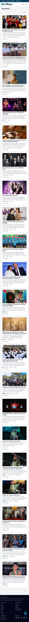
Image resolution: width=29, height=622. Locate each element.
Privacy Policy (3, 619)
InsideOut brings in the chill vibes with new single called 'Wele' (14, 549)
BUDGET (12, 1)
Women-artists (9, 147)
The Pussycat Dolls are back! (10, 195)
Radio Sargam (18, 608)
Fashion (2, 608)
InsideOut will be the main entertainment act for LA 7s (13, 522)
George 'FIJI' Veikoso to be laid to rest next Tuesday (13, 414)
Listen (2, 611)
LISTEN (7, 1)
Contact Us (3, 617)
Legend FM (17, 605)
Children (4, 37)
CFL (3, 64)
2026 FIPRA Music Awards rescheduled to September (13, 113)
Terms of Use (3, 618)
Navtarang (17, 607)
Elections (2, 613)
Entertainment (5, 175)
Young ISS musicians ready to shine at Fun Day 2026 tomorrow (13, 30)
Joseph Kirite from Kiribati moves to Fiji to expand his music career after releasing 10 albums (13, 578)
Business (2, 607)
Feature (15, 367)
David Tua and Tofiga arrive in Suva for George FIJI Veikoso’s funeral (12, 360)
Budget (2, 612)
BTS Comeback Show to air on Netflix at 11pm (13, 168)
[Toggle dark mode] (23, 4)
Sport (2, 605)
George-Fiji (6, 367)
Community (10, 37)
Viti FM (16, 606)
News (2, 603)
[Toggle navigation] (26, 4)
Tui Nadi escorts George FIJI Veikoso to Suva (14, 387)
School (18, 37)
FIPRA (5, 120)
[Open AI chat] (25, 613)
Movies (11, 229)
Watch (2, 609)
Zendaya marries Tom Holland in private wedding (13, 222)
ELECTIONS (18, 1)
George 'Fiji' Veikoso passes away (11, 441)
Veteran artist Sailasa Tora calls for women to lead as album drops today (13, 140)
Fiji (7, 447)
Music (14, 37)
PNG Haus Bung (18, 609)
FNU (4, 256)
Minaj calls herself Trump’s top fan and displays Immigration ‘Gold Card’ (12, 277)
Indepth (2, 606)
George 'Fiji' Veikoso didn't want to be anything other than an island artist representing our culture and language (12, 469)
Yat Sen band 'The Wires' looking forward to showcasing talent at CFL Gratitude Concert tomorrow (14, 59)
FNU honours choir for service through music (12, 250)
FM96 (16, 603)
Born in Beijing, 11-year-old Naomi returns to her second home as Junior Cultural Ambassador (13, 86)
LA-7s (8, 528)
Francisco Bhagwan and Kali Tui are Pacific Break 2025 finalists (13, 305)
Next (24, 12)
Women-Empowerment (17, 147)
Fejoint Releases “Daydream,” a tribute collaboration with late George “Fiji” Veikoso (14, 332)
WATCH (3, 1)
